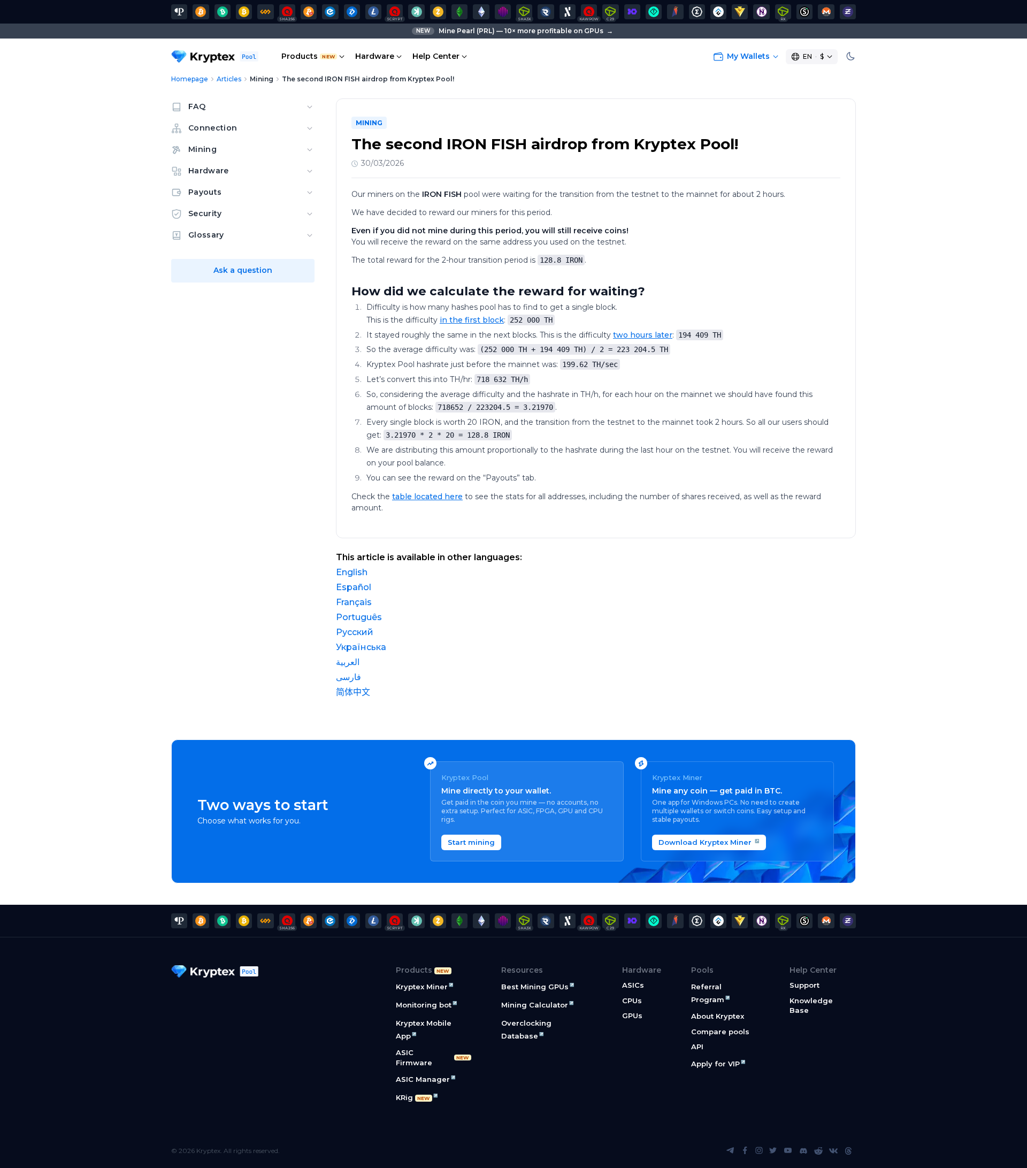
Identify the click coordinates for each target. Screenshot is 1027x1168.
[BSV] (244, 11)
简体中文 (353, 692)
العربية (347, 662)
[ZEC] (438, 11)
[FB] (265, 11)
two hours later (642, 335)
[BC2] (309, 11)
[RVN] (675, 11)
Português (359, 617)
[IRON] (632, 11)
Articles (229, 79)
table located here (427, 496)
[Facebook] (745, 1151)
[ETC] (459, 11)
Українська (361, 647)
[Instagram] (759, 1151)
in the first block (472, 320)
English (351, 572)
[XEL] (654, 11)
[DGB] (352, 11)
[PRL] (179, 11)
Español (353, 587)
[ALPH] (568, 11)
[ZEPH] (848, 11)
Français (354, 602)
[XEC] (330, 11)
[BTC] (201, 11)
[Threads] (848, 1151)
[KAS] (416, 11)
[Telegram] (730, 1151)
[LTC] (373, 11)
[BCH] (222, 11)
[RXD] (546, 11)
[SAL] (804, 11)
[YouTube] (788, 1151)
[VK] (833, 1151)
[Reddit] (818, 1151)
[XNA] (761, 11)
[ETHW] (481, 11)
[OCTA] (503, 11)
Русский (354, 632)
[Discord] (803, 1151)
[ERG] (697, 11)
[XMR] (826, 11)
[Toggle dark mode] (850, 56)
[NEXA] (740, 11)
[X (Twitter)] (773, 1151)
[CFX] (718, 11)
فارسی (348, 677)
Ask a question (242, 270)
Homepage (189, 79)
